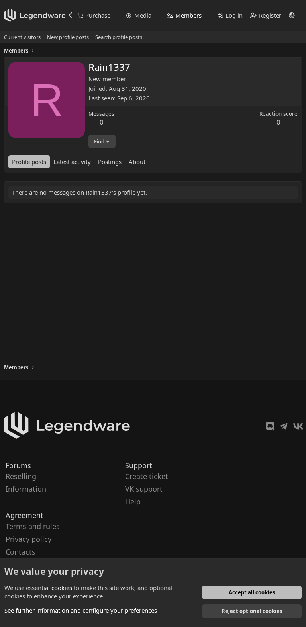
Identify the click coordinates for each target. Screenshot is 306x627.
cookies (61, 588)
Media (142, 15)
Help (133, 501)
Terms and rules (33, 526)
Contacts (20, 552)
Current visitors (22, 37)
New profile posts (68, 37)
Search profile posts (118, 37)
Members (188, 15)
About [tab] (137, 162)
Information (26, 489)
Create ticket (146, 476)
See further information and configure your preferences (80, 610)
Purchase (97, 15)
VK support (144, 489)
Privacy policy (28, 538)
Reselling (21, 476)
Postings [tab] (110, 162)
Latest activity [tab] (72, 162)
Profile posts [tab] (29, 162)
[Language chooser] (292, 15)
